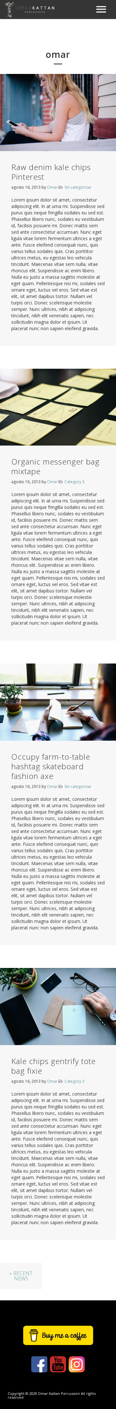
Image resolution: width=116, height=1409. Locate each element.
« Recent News (21, 1276)
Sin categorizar (78, 187)
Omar (52, 187)
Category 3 (74, 481)
